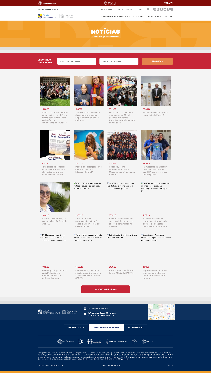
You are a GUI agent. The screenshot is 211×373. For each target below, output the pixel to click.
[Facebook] (161, 9)
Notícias (169, 16)
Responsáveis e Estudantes (48, 9)
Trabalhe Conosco (107, 9)
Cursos (149, 16)
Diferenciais (138, 16)
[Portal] (154, 9)
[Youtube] (165, 9)
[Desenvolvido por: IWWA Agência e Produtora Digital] (170, 365)
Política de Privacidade (125, 9)
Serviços (159, 16)
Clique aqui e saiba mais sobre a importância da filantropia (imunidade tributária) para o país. (99, 359)
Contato (139, 9)
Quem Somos (107, 16)
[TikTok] (171, 9)
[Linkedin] (158, 9)
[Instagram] (168, 9)
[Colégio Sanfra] (57, 16)
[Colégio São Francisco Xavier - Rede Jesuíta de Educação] (161, 312)
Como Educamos (122, 16)
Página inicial (97, 37)
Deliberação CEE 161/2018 (110, 365)
